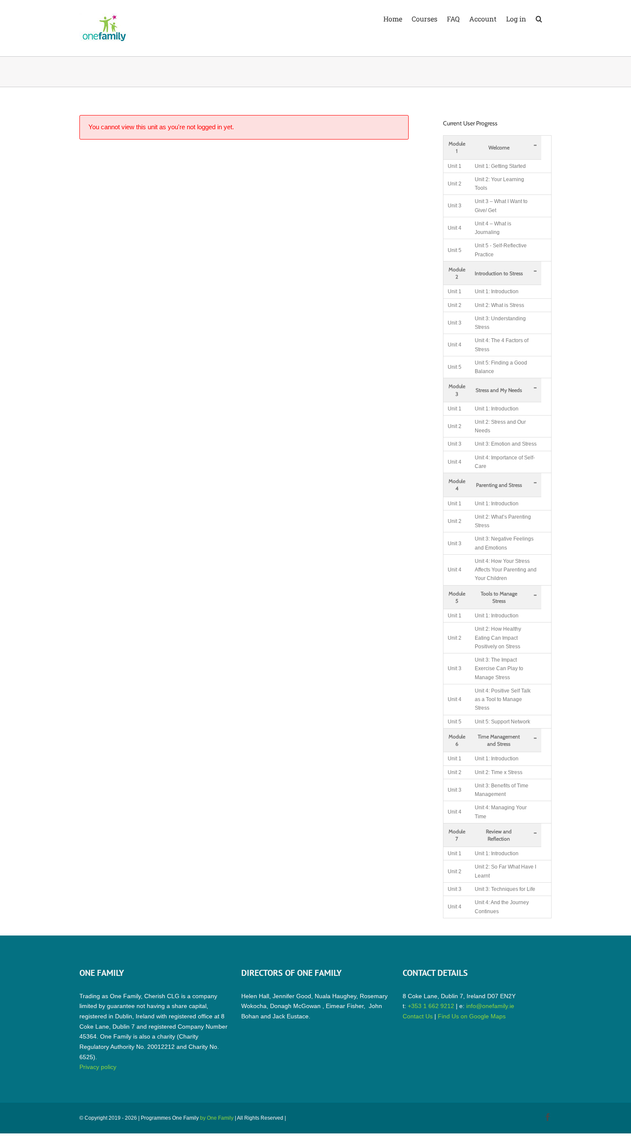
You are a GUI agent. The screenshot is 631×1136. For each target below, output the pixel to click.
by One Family (217, 1118)
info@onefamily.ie (490, 1005)
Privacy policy (97, 1066)
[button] (539, 18)
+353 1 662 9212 (431, 1005)
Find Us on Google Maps (472, 1016)
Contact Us (418, 1016)
